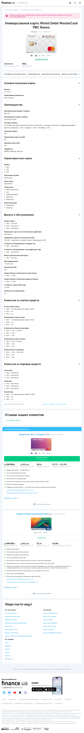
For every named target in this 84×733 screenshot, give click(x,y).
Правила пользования (24, 703)
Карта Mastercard (11, 629)
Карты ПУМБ (47, 620)
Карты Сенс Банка (49, 616)
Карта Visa (8, 626)
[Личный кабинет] (70, 3)
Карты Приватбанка (50, 613)
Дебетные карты (11, 620)
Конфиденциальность (44, 703)
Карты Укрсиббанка (50, 623)
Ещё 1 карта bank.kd (43, 593)
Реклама (67, 699)
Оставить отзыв (13, 420)
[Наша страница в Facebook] (9, 692)
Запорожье (9, 659)
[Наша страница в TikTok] (20, 692)
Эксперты (58, 699)
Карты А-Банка (48, 629)
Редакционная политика (29, 699)
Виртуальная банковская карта (16, 623)
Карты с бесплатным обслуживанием (18, 636)
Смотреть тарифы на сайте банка (54, 404)
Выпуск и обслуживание (72, 74)
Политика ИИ (46, 699)
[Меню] (79, 3)
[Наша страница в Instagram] (25, 692)
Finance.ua (16, 669)
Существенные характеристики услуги (18, 490)
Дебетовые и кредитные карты (43, 669)
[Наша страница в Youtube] (14, 692)
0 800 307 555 (23, 3)
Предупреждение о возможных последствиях (21, 493)
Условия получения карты (15, 74)
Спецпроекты (7, 703)
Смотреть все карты (11, 10)
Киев (6, 642)
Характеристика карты (51, 74)
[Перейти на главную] (8, 2)
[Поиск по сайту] (75, 3)
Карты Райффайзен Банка (52, 633)
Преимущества (34, 74)
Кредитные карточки (12, 616)
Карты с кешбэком (11, 633)
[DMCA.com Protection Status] (5, 729)
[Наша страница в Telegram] (4, 692)
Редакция (12, 699)
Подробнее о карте (10, 498)
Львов (7, 652)
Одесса (7, 656)
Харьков (8, 646)
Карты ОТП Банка (49, 626)
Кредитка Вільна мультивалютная (32, 514)
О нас (4, 699)
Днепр (7, 649)
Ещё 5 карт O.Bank (43, 504)
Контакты (59, 703)
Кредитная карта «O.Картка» (32, 434)
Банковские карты (26, 669)
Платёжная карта (11, 613)
